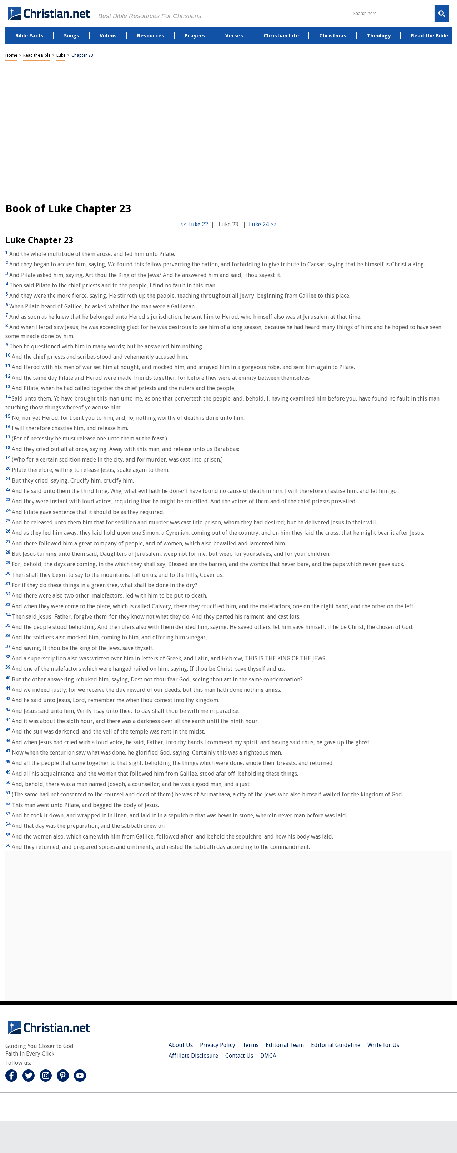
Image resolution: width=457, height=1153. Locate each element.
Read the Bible (36, 55)
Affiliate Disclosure (193, 1055)
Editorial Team (285, 1045)
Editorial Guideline (335, 1045)
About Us (181, 1045)
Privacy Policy (217, 1045)
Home (11, 55)
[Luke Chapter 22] (194, 224)
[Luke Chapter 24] (263, 224)
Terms (250, 1045)
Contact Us (239, 1055)
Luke (60, 55)
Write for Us (383, 1045)
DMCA (268, 1055)
